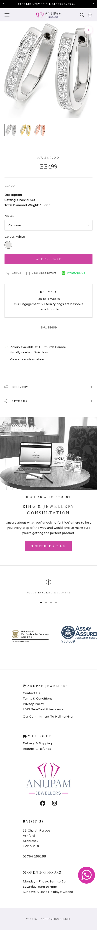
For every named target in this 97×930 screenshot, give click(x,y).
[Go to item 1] (11, 130)
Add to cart (48, 259)
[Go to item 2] (25, 130)
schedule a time (48, 546)
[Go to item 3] (39, 130)
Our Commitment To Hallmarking (48, 716)
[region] (48, 587)
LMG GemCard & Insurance (43, 709)
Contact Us (31, 693)
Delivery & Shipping (37, 743)
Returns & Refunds (37, 749)
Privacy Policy (33, 704)
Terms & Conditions (37, 699)
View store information (27, 359)
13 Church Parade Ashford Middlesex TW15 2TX (36, 838)
